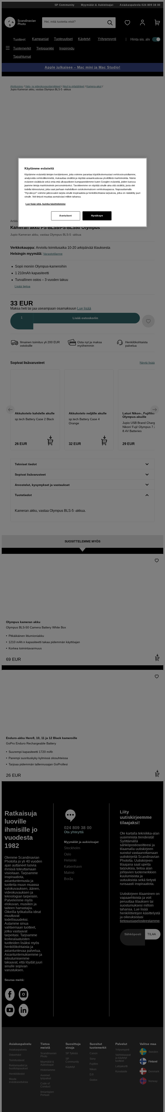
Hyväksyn (97, 215)
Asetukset (65, 215)
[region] (82, 192)
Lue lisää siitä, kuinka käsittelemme (46, 204)
